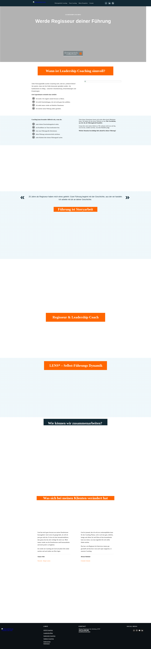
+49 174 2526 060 (84, 630)
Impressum (46, 643)
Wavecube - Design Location (44, 560)
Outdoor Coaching (48, 639)
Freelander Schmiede (86, 560)
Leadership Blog (48, 633)
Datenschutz (46, 641)
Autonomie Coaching (49, 636)
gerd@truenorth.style (84, 631)
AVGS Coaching (48, 630)
